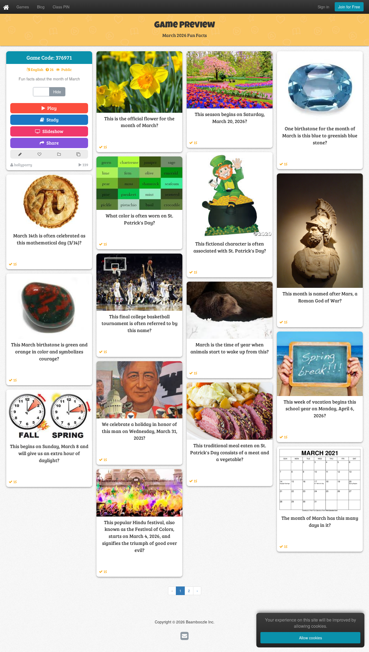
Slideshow (51, 131)
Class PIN (61, 6)
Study (51, 120)
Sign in (323, 6)
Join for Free (349, 6)
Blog (41, 6)
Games (22, 6)
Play (51, 108)
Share (51, 143)
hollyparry (22, 164)
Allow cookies (310, 637)
